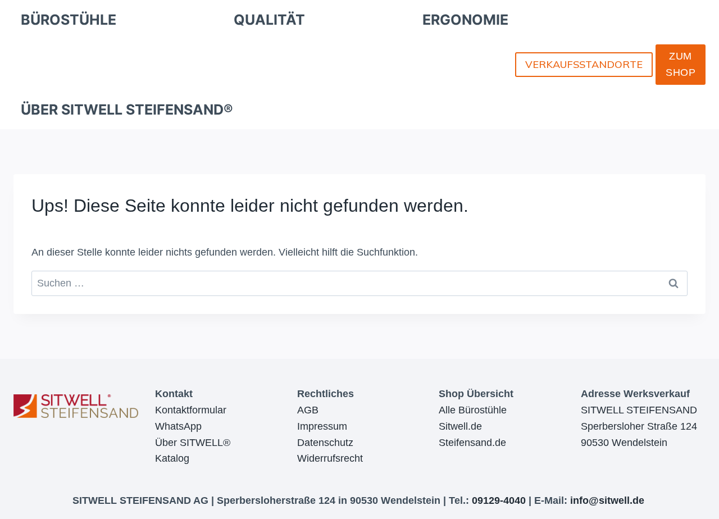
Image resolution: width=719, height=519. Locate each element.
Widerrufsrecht (330, 458)
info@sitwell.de (607, 500)
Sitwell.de (460, 426)
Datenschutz (325, 442)
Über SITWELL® (192, 442)
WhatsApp (178, 426)
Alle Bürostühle (473, 410)
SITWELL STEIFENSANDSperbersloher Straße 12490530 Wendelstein (639, 426)
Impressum (322, 426)
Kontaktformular (190, 410)
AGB (307, 410)
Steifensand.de (472, 442)
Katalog (172, 458)
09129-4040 (499, 500)
